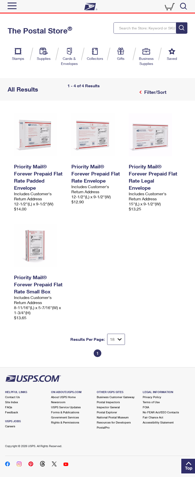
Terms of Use (151, 402)
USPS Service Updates (66, 407)
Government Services (65, 417)
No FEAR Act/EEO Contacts (161, 412)
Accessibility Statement (158, 422)
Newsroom (58, 402)
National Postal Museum (113, 417)
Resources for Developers (114, 422)
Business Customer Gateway (116, 397)
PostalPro (103, 427)
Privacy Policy (152, 397)
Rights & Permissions (65, 422)
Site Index (11, 402)
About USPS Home (63, 397)
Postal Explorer (107, 412)
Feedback (11, 412)
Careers (10, 426)
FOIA (146, 407)
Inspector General (108, 407)
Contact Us (12, 397)
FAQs (8, 407)
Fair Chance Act (153, 417)
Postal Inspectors (108, 402)
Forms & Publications (65, 412)
